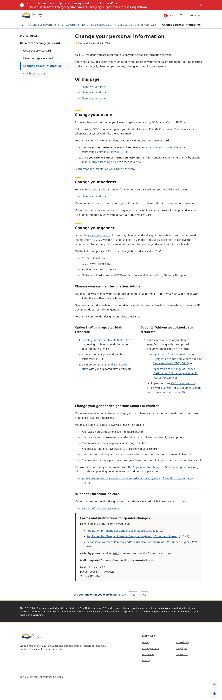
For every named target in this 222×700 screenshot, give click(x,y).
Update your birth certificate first (101, 340)
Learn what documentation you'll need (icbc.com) (105, 169)
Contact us (182, 654)
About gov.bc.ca (150, 648)
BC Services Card (101, 24)
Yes (133, 594)
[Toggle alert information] (166, 16)
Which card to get (34, 73)
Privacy (146, 660)
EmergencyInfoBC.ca (68, 7)
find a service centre (52, 649)
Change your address (94, 92)
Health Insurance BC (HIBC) (112, 152)
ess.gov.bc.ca (138, 7)
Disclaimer (148, 654)
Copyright (181, 648)
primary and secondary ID (169, 392)
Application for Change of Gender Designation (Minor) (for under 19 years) (132, 536)
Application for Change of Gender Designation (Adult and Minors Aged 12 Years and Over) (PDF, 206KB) (177, 359)
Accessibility (182, 642)
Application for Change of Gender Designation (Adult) (119, 530)
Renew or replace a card (38, 58)
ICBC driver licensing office (101, 162)
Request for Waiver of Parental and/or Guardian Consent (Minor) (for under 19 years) (139, 542)
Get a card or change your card (137, 24)
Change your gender (94, 98)
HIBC (101, 359)
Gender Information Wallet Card (101, 508)
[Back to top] (214, 684)
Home (145, 642)
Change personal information (42, 66)
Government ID (75, 24)
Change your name (93, 87)
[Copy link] (214, 694)
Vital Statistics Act (99, 235)
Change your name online (162, 147)
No (144, 594)
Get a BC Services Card (37, 50)
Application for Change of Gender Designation (161, 467)
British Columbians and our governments (34, 24)
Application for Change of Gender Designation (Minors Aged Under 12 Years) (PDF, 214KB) (175, 373)
